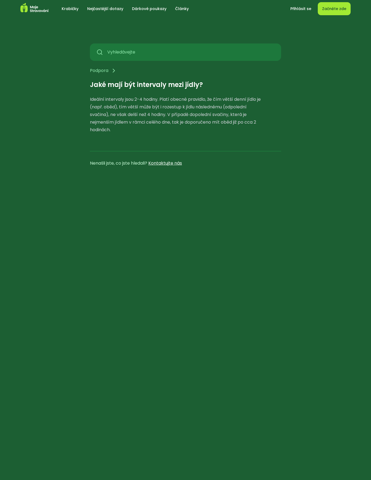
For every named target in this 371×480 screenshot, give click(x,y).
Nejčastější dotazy (105, 8)
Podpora (99, 70)
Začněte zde (334, 8)
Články (182, 8)
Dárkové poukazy (149, 8)
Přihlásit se (300, 8)
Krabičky (70, 8)
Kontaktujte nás (165, 163)
